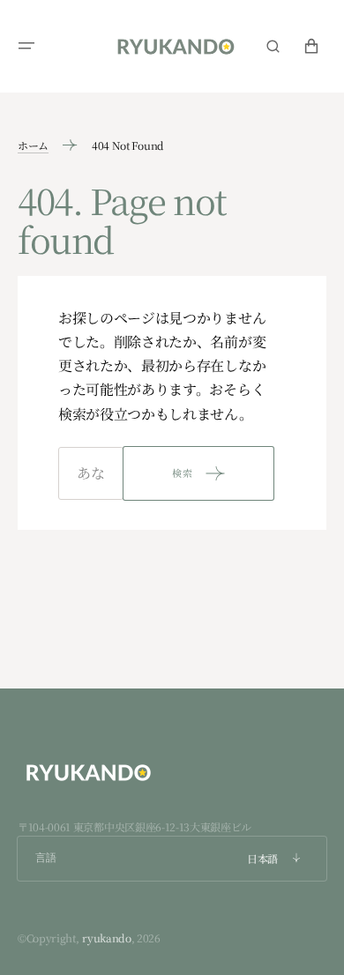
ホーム (33, 145)
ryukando (106, 937)
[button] (26, 45)
